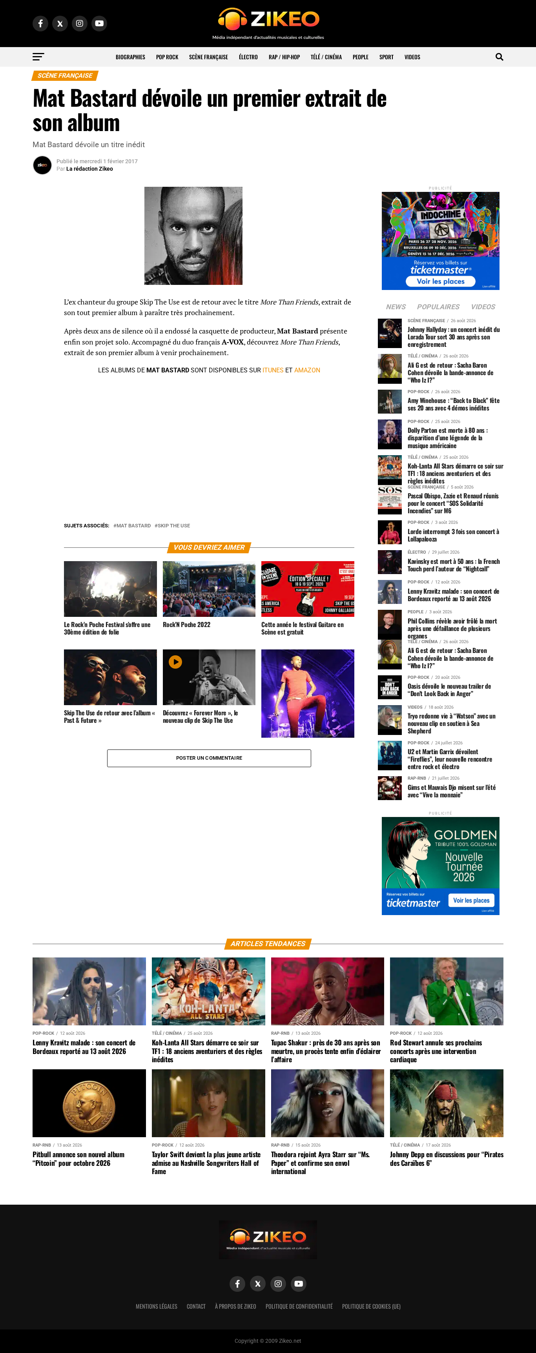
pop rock (167, 57)
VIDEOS (412, 57)
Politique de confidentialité (299, 1306)
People (360, 57)
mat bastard (134, 526)
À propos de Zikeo (235, 1306)
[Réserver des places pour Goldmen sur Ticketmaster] (440, 863)
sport (386, 57)
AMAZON (307, 370)
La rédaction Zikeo (89, 169)
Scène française (208, 57)
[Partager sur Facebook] (42, 304)
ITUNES (273, 370)
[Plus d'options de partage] (42, 380)
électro (248, 57)
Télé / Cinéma (326, 57)
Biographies (130, 57)
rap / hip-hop (284, 57)
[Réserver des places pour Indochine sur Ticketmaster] (440, 238)
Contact (196, 1306)
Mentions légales (156, 1306)
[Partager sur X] (42, 342)
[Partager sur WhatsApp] (42, 323)
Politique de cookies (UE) (371, 1306)
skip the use (174, 526)
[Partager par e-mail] (42, 361)
